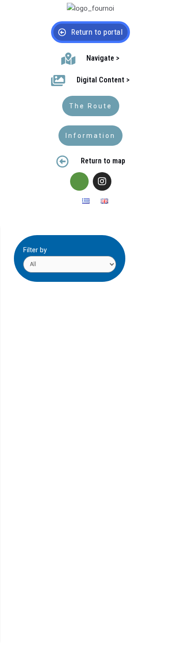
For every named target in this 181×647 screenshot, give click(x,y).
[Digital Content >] (58, 80)
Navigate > (102, 58)
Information (90, 135)
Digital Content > (103, 79)
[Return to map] (62, 161)
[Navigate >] (68, 58)
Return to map (103, 160)
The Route (90, 106)
